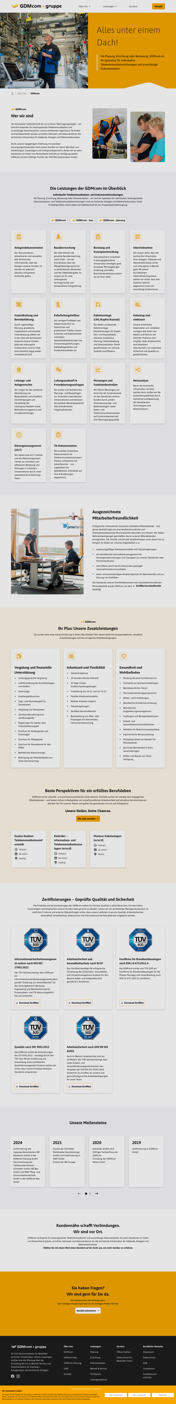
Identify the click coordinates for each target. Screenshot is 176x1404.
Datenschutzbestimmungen (82, 1389)
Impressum (97, 1389)
